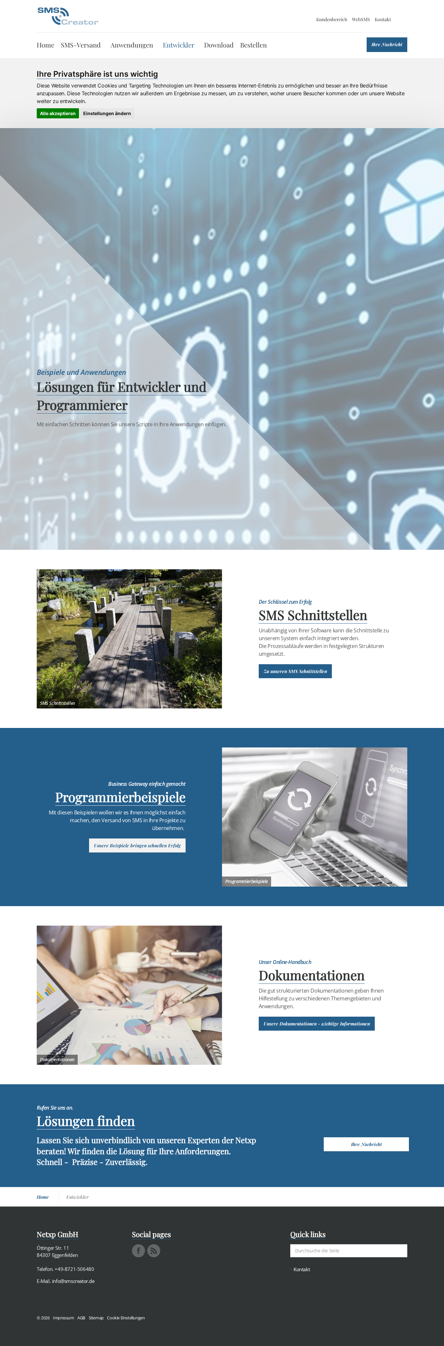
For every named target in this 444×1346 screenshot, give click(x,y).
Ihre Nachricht (387, 44)
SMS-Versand (81, 44)
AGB (81, 1318)
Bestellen (253, 44)
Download (219, 44)
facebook (138, 1250)
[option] (222, 397)
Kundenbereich (331, 19)
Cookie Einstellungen (126, 1318)
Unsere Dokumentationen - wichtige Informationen (317, 1024)
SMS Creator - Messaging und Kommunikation (68, 16)
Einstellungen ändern (107, 113)
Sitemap (96, 1318)
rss (153, 1250)
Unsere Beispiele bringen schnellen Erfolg (137, 845)
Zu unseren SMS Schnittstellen (295, 671)
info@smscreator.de (73, 1281)
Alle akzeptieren (58, 113)
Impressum (63, 1318)
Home (45, 44)
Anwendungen (132, 44)
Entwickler (178, 44)
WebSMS (361, 19)
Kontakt (383, 19)
